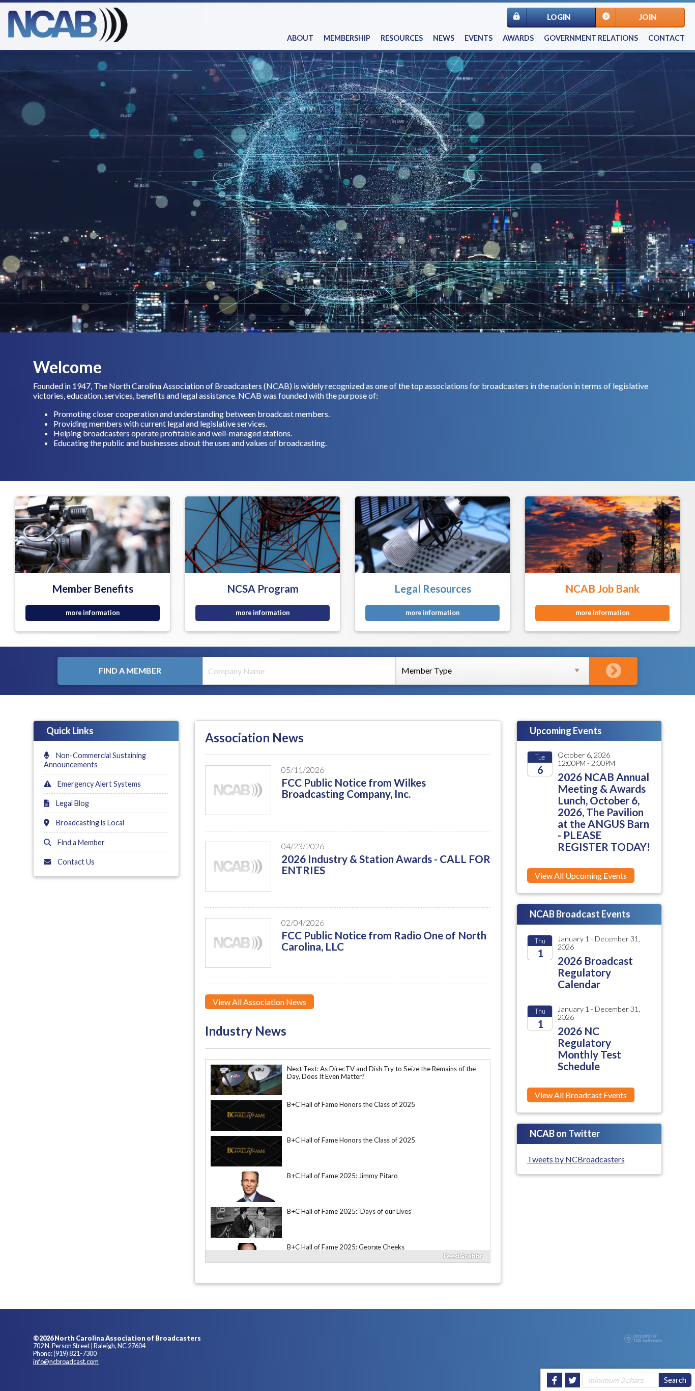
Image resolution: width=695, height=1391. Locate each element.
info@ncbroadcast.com (66, 1361)
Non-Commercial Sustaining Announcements (95, 759)
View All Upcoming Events (581, 875)
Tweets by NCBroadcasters (576, 1159)
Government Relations (591, 38)
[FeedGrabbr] (348, 1256)
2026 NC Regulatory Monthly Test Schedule (589, 1048)
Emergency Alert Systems (98, 784)
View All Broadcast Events (581, 1095)
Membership (347, 38)
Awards (518, 38)
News (443, 38)
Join (647, 17)
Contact (666, 38)
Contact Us (75, 861)
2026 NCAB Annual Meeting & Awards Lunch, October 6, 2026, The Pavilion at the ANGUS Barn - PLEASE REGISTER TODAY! (604, 811)
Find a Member (80, 842)
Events (479, 38)
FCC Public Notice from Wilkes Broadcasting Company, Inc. (353, 788)
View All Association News (259, 1002)
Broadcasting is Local (89, 822)
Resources (402, 38)
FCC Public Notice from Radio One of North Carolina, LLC (383, 941)
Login (558, 17)
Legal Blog (71, 803)
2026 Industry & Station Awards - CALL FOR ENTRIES (385, 864)
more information (93, 612)
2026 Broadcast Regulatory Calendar (595, 972)
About (300, 38)
